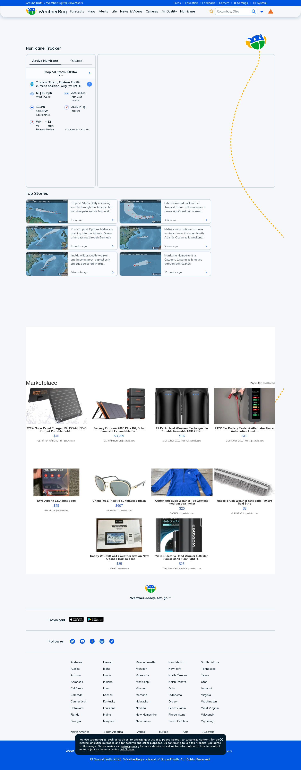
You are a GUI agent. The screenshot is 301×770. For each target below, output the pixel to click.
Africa (141, 732)
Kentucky (109, 701)
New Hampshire (146, 715)
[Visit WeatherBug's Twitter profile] (72, 641)
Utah (204, 682)
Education (191, 3)
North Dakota (177, 682)
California (77, 688)
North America (80, 732)
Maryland (109, 721)
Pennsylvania (177, 708)
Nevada (141, 708)
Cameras (152, 11)
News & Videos (131, 11)
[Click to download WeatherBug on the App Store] (76, 620)
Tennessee (208, 669)
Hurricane (187, 11)
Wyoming (207, 721)
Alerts (103, 11)
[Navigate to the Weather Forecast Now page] (46, 11)
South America (113, 732)
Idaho (106, 669)
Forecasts (77, 11)
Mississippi (142, 682)
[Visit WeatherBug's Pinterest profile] (111, 641)
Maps (91, 11)
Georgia (76, 721)
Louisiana (109, 708)
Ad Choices (127, 749)
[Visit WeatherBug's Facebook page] (92, 641)
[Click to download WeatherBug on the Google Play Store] (95, 620)
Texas (205, 675)
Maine (107, 715)
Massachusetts (145, 662)
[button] (221, 739)
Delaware (77, 708)
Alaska (75, 669)
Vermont (206, 688)
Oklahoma (175, 695)
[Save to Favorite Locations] (211, 11)
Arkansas (77, 682)
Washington (209, 701)
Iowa (106, 688)
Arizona (76, 675)
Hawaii (107, 662)
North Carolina (178, 675)
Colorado (77, 695)
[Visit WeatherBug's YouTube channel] (82, 641)
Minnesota (142, 675)
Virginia (206, 695)
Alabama (76, 662)
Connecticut (78, 701)
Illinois (107, 675)
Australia (208, 732)
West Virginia (210, 708)
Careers (224, 3)
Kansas (108, 695)
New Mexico (176, 662)
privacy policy (130, 746)
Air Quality (169, 11)
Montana (141, 695)
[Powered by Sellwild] (269, 383)
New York (175, 669)
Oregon (173, 701)
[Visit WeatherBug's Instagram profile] (102, 641)
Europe (163, 732)
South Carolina (178, 721)
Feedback (208, 3)
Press (177, 3)
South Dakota (210, 662)
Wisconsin (208, 715)
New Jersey (143, 721)
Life (114, 11)
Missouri (141, 688)
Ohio (172, 688)
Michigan (141, 669)
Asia (185, 732)
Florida (75, 715)
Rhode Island (177, 715)
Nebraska (142, 701)
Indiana (108, 682)
